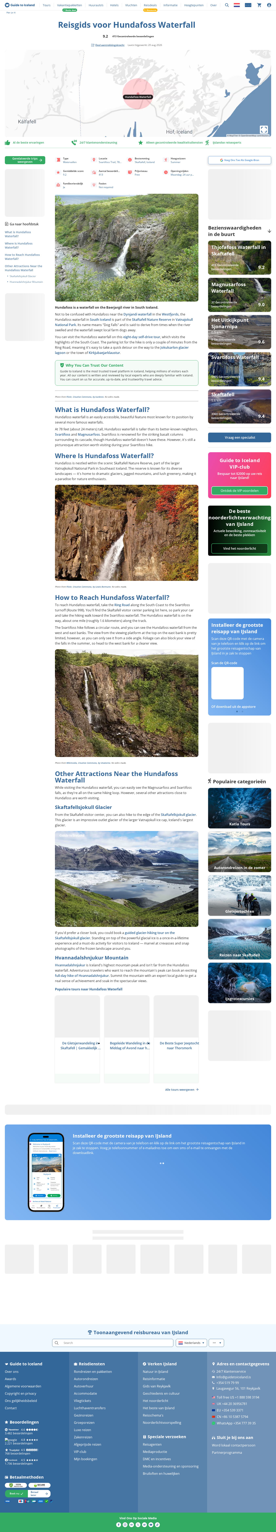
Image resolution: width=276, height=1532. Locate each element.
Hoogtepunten (194, 5)
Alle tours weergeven (179, 1090)
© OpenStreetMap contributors (254, 135)
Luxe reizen (82, 1430)
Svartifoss (62, 434)
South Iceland (100, 319)
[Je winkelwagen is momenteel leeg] (259, 5)
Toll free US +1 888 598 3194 (238, 1397)
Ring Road (122, 605)
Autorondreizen (86, 1379)
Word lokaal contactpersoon (233, 1445)
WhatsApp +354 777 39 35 (236, 1423)
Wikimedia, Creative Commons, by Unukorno (88, 762)
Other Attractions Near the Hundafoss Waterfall (23, 268)
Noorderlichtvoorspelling (162, 1423)
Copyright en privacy (20, 1393)
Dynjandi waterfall (137, 314)
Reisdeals (150, 5)
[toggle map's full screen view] (264, 130)
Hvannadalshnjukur (70, 965)
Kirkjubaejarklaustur (104, 352)
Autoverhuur (84, 1386)
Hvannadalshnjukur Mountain (26, 282)
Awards (10, 1379)
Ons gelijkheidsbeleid (21, 1401)
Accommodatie (85, 1393)
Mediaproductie (155, 1452)
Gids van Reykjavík (157, 1386)
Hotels (114, 5)
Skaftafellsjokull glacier (178, 814)
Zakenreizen (83, 1437)
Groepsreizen (84, 1423)
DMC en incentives (157, 1459)
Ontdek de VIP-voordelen (240, 490)
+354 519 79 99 (227, 1383)
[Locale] (237, 5)
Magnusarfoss (89, 434)
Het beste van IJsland (159, 1408)
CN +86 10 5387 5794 (232, 1416)
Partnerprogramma (227, 1452)
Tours (47, 5)
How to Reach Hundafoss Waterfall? (22, 257)
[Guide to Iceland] (20, 5)
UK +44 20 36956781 (232, 1404)
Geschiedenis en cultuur (161, 1393)
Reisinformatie (154, 1379)
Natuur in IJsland (155, 1372)
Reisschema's (153, 1415)
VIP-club (80, 1452)
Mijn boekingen (85, 1459)
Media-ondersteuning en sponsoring (171, 1466)
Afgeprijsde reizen (87, 1444)
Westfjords (170, 314)
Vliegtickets (82, 1401)
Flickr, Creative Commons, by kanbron (84, 396)
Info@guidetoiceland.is (233, 1377)
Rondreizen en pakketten (93, 1372)
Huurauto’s (96, 5)
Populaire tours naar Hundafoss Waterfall (88, 989)
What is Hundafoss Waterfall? (18, 234)
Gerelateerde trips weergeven (25, 160)
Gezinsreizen (83, 1415)
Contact (11, 1408)
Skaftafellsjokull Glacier (23, 276)
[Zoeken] (227, 5)
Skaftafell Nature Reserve (151, 319)
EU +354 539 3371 (230, 1410)
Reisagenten (152, 1444)
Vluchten (131, 5)
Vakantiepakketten (69, 5)
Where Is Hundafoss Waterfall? (19, 245)
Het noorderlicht (155, 1401)
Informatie (170, 5)
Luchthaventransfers (90, 1408)
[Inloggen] (269, 5)
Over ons (12, 1372)
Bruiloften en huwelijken (161, 1474)
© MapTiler (232, 135)
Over (213, 5)
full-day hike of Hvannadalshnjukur (82, 975)
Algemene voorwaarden (23, 1386)
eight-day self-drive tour (141, 337)
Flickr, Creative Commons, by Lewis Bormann (88, 586)
